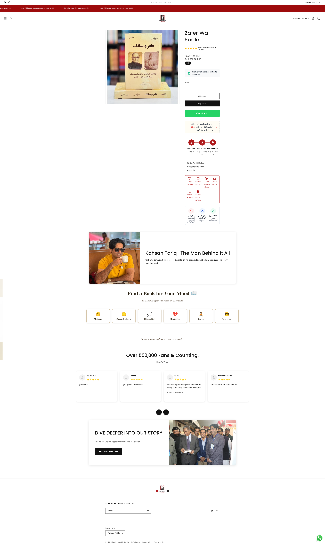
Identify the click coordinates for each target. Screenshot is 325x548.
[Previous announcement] (100, 2)
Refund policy (135, 542)
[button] (5, 18)
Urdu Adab (199, 166)
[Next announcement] (225, 2)
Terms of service (159, 542)
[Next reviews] (166, 412)
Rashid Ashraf (198, 163)
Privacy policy (146, 542)
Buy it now (202, 103)
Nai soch (113, 542)
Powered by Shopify (123, 542)
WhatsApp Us (202, 113)
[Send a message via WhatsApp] (320, 538)
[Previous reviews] (159, 412)
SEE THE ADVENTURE (108, 451)
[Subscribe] (148, 510)
